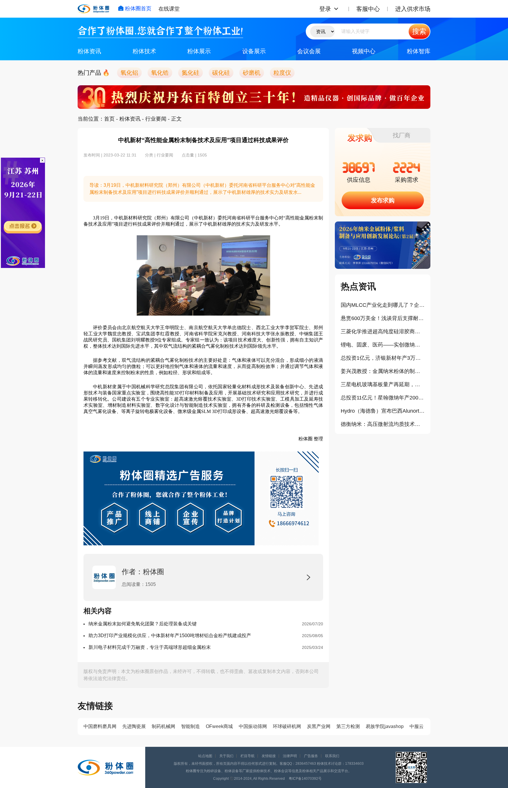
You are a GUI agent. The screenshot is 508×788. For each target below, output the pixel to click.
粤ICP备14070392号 (305, 778)
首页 (109, 119)
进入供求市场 (412, 9)
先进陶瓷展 (134, 726)
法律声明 (290, 756)
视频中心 (363, 51)
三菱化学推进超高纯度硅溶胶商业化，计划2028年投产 (383, 331)
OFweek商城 (219, 726)
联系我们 (332, 756)
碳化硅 (221, 72)
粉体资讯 (89, 51)
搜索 (419, 31)
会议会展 (309, 51)
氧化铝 (129, 72)
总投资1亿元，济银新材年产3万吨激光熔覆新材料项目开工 (383, 358)
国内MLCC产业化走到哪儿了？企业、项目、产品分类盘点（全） (383, 305)
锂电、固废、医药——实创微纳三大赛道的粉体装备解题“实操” (383, 345)
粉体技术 (144, 51)
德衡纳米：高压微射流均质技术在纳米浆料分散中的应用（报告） (383, 424)
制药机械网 (163, 726)
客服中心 (368, 9)
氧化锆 (160, 72)
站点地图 (205, 756)
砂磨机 (251, 72)
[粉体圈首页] (93, 9)
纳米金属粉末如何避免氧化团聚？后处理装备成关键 (142, 623)
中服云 (417, 726)
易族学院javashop (385, 726)
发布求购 (383, 200)
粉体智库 (418, 51)
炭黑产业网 (318, 726)
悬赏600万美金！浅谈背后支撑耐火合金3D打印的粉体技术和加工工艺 (383, 318)
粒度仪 (282, 72)
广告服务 (311, 756)
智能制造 (190, 726)
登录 (325, 9)
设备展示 (254, 51)
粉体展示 (199, 51)
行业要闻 (155, 119)
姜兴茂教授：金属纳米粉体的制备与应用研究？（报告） (383, 371)
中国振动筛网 (253, 726)
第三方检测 (348, 726)
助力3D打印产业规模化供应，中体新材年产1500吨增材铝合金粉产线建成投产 (169, 635)
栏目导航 (247, 756)
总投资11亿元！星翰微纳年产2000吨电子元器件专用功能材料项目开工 (383, 398)
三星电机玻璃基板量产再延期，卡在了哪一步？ (383, 384)
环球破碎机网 (287, 726)
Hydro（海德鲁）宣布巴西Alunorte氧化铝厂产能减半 (383, 411)
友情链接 (269, 756)
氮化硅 (190, 72)
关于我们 (226, 756)
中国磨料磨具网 (99, 726)
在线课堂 (169, 9)
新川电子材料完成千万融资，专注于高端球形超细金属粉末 (149, 647)
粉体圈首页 (138, 8)
